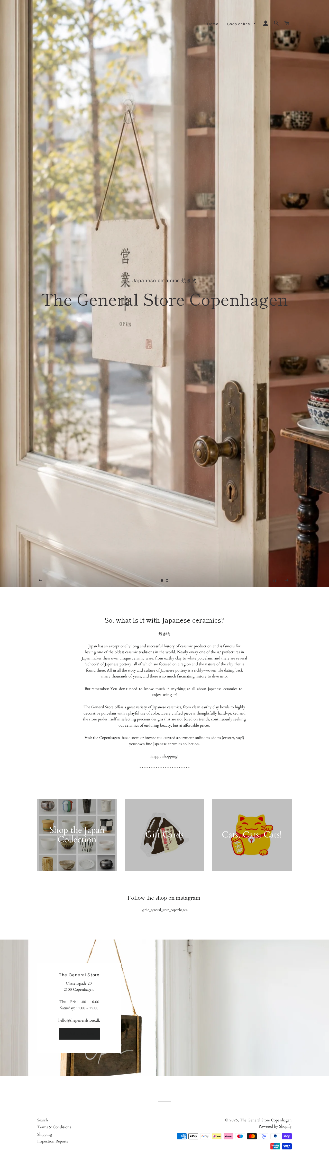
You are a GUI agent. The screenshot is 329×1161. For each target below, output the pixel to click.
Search (42, 1120)
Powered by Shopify (275, 1126)
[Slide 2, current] (167, 580)
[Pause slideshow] (274, 580)
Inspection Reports (52, 1141)
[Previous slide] (40, 580)
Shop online (239, 24)
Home (212, 24)
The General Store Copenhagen (266, 1120)
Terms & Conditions (54, 1127)
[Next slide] (287, 580)
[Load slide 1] (161, 580)
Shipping (44, 1134)
